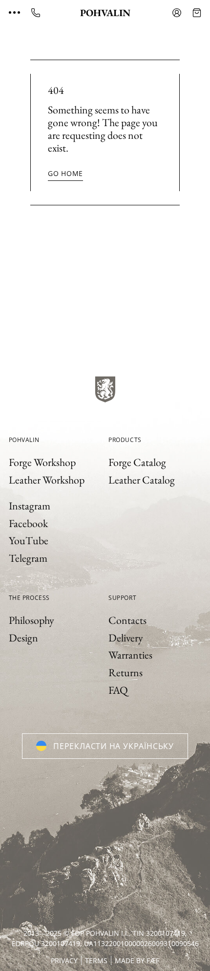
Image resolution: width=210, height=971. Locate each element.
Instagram (29, 506)
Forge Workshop (42, 462)
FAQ (118, 690)
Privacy (64, 960)
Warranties (130, 655)
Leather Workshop (46, 480)
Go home (65, 173)
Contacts (127, 620)
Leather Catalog (141, 480)
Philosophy (31, 620)
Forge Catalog (137, 462)
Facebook (28, 523)
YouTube (28, 540)
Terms (96, 960)
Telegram (28, 558)
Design (23, 638)
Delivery (125, 638)
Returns (125, 672)
